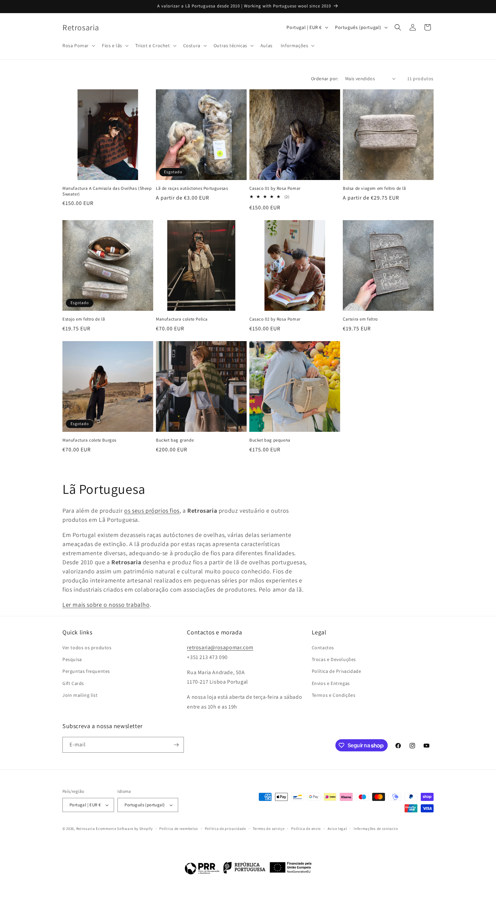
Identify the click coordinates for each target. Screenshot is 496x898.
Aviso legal (337, 828)
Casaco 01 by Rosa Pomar (275, 188)
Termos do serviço (269, 828)
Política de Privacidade (336, 671)
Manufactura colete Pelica (182, 319)
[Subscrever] (176, 745)
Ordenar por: (324, 79)
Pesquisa (72, 660)
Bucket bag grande (175, 440)
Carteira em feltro (360, 319)
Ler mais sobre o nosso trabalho (106, 604)
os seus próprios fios (152, 510)
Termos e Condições (334, 695)
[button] (78, 45)
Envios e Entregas (331, 683)
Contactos (323, 648)
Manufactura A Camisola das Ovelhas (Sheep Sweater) (107, 191)
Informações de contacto (376, 828)
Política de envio (306, 828)
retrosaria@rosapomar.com (220, 647)
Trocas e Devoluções (334, 660)
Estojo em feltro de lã (83, 319)
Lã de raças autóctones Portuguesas (192, 188)
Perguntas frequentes (86, 671)
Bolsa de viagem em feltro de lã (374, 188)
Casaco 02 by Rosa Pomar (275, 319)
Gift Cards (73, 683)
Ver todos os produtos (87, 648)
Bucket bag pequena (270, 440)
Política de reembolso (178, 828)
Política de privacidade (225, 828)
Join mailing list (80, 695)
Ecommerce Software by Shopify (124, 828)
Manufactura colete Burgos (89, 440)
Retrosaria (85, 828)
